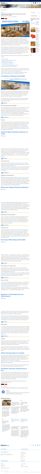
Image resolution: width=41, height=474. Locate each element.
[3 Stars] (8, 387)
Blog (21, 465)
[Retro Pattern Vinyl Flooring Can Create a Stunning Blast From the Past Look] (11, 400)
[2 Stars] (5, 387)
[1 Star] (2, 387)
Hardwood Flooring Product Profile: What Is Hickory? (38, 43)
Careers (2, 466)
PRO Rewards (3, 465)
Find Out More (25, 0)
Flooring (4, 9)
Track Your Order (23, 453)
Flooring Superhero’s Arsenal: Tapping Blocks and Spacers (37, 36)
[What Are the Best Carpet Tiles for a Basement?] (2, 419)
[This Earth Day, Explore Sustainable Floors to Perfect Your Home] (6, 403)
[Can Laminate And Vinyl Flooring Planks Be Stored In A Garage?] (15, 422)
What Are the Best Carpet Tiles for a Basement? (5, 422)
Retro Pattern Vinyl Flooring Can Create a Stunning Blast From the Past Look (15, 404)
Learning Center (23, 463)
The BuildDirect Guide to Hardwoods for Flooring (37, 29)
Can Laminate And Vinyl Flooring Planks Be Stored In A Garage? (15, 427)
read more (5, 416)
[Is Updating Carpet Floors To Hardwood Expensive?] (25, 422)
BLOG (3, 6)
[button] (31, 3)
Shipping (22, 454)
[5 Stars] (14, 387)
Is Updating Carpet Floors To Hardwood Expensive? (24, 427)
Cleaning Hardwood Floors (37, 22)
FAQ (21, 457)
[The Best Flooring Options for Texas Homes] (21, 400)
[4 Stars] (11, 387)
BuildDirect (14, 16)
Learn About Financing (24, 466)
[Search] (39, 12)
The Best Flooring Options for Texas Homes (24, 403)
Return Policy (23, 456)
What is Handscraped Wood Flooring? (38, 49)
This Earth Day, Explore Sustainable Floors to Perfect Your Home (6, 408)
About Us (2, 463)
